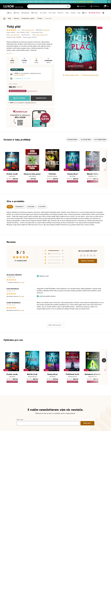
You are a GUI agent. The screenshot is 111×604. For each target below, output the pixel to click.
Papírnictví (60, 12)
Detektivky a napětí (28, 18)
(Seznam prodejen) (19, 75)
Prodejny (73, 12)
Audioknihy (26, 12)
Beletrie (16, 18)
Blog (79, 12)
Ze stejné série (86, 139)
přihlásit (87, 423)
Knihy (10, 12)
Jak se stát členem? (32, 91)
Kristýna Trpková (52, 176)
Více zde (21, 282)
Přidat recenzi (87, 261)
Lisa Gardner (32, 176)
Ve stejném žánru (100, 139)
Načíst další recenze (54, 325)
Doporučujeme (72, 139)
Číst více (9, 53)
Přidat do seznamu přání (90, 75)
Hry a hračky (43, 12)
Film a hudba (52, 12)
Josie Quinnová (14, 35)
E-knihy (17, 12)
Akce (85, 12)
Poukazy (35, 12)
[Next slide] (100, 48)
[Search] (68, 6)
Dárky (67, 12)
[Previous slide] (61, 48)
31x (19, 30)
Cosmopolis (46, 30)
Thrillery (39, 18)
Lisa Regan (12, 176)
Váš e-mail (20, 419)
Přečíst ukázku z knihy (72, 75)
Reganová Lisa (30, 30)
